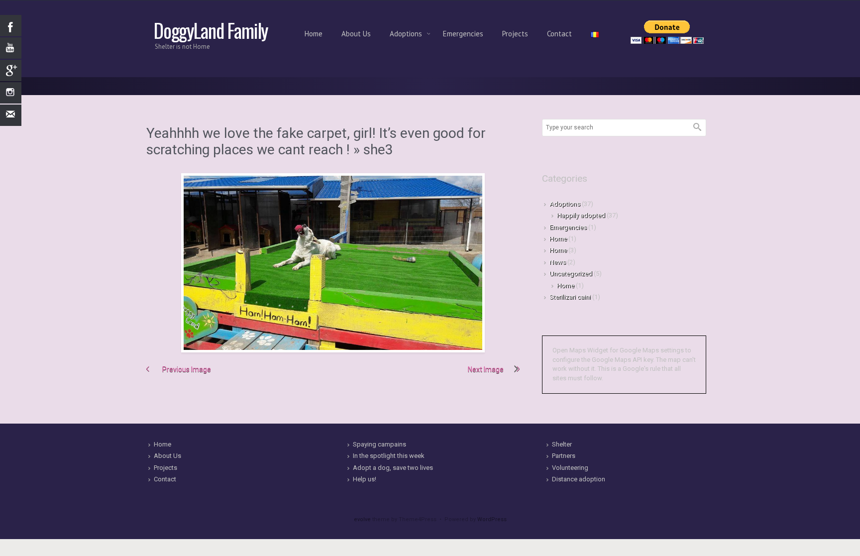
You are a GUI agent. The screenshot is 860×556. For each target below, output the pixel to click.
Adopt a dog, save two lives (393, 467)
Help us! (364, 479)
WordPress (492, 519)
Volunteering (570, 467)
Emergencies (463, 33)
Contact (559, 33)
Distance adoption (578, 479)
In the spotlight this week (389, 455)
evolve (362, 519)
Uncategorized (570, 273)
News (557, 262)
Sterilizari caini (570, 297)
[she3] (333, 262)
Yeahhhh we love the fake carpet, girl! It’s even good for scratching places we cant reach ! (316, 141)
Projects (515, 33)
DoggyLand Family (211, 30)
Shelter (562, 444)
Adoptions (407, 33)
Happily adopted (581, 215)
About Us (356, 33)
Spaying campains (379, 444)
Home (313, 33)
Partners (563, 455)
